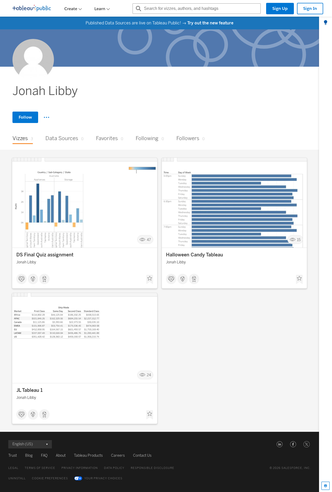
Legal (13, 468)
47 (149, 239)
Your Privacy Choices (103, 478)
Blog (29, 455)
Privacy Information (79, 468)
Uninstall (17, 478)
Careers (118, 455)
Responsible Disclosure (152, 468)
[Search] (137, 8)
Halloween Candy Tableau (194, 255)
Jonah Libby (26, 262)
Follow (25, 117)
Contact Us (142, 455)
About (61, 455)
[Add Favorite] (149, 279)
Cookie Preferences (50, 478)
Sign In (310, 8)
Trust (12, 455)
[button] (279, 444)
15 (299, 239)
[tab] (325, 23)
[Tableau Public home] (31, 8)
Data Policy (114, 468)
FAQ (44, 455)
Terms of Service (40, 468)
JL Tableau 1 (29, 390)
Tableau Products (88, 455)
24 (149, 375)
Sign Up (280, 8)
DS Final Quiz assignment (44, 255)
